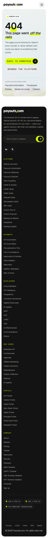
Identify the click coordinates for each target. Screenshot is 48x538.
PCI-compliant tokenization (20, 507)
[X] (12, 149)
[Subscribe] (40, 139)
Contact (36, 89)
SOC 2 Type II (14, 501)
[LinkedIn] (6, 149)
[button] (40, 4)
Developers (32, 85)
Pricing (8, 89)
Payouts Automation (14, 85)
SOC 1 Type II (34, 501)
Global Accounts (22, 89)
